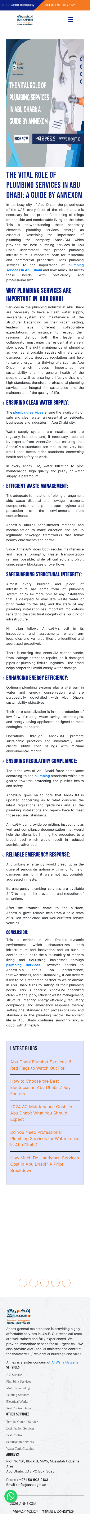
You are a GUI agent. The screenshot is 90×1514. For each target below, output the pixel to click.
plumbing (42, 776)
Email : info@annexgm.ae (26, 1485)
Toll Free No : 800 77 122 (60, 5)
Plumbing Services (18, 1381)
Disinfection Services (20, 1428)
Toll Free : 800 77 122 (45, 1222)
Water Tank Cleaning (20, 1448)
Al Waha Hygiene (64, 1362)
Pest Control (14, 1435)
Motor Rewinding (18, 1388)
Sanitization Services (20, 1442)
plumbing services (28, 412)
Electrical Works (17, 1401)
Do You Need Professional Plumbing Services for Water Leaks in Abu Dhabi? (44, 1138)
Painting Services (17, 1395)
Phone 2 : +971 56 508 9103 (45, 1217)
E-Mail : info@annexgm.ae (45, 1227)
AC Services (14, 1374)
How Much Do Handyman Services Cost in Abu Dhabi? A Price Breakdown (44, 1164)
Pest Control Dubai (19, 1408)
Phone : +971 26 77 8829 (45, 1212)
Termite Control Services (22, 1421)
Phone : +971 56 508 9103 (27, 1480)
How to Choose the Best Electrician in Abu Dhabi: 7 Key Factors (40, 1087)
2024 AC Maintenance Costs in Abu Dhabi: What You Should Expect (41, 1113)
